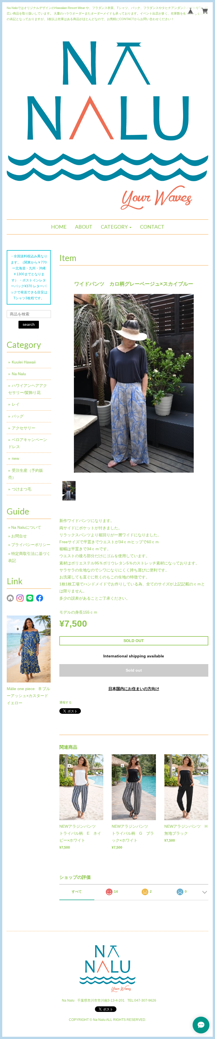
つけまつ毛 (21, 489)
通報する (65, 702)
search (29, 324)
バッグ (18, 416)
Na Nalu (19, 374)
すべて (77, 892)
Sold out (134, 670)
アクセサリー (23, 428)
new (15, 458)
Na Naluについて (26, 527)
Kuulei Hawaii (24, 362)
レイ (16, 404)
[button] (116, 227)
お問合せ (19, 536)
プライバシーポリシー (30, 544)
